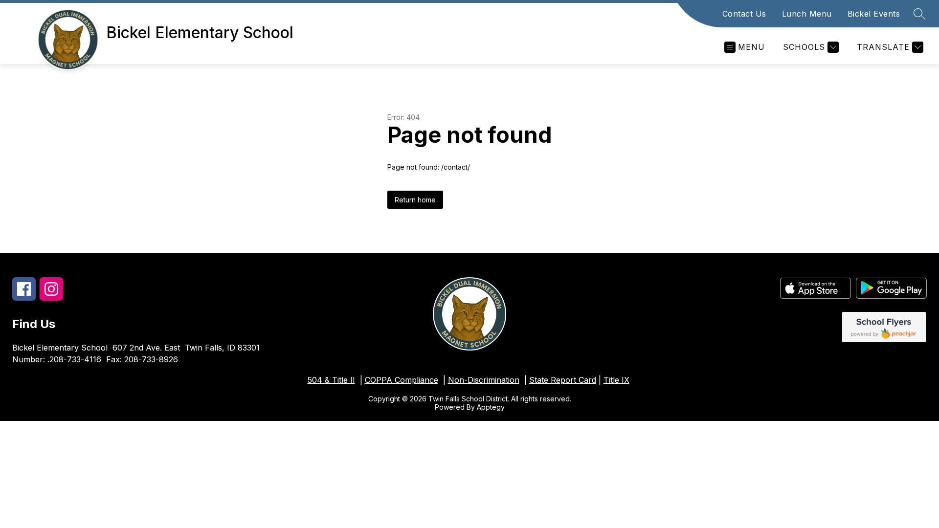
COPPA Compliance (401, 380)
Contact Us (744, 14)
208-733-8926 (151, 359)
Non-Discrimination (483, 380)
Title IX (616, 380)
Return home (415, 200)
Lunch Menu (807, 14)
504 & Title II (331, 380)
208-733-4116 (75, 359)
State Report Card (562, 380)
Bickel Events (874, 14)
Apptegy (491, 407)
